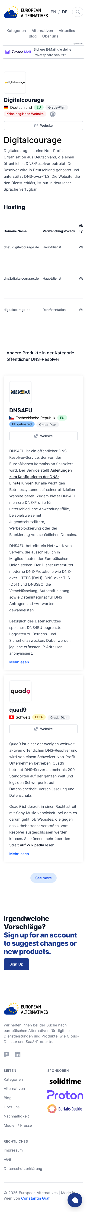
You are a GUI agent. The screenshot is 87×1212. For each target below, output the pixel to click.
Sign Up (16, 964)
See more (43, 878)
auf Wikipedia (32, 845)
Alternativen (42, 30)
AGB (7, 1159)
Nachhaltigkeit (16, 1116)
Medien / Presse (18, 1125)
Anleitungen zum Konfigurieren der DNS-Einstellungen (40, 476)
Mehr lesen (19, 662)
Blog (33, 36)
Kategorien (16, 30)
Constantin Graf (35, 1198)
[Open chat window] (75, 1200)
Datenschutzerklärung (23, 1168)
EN (54, 11)
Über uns (50, 36)
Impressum (13, 1150)
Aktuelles (67, 30)
